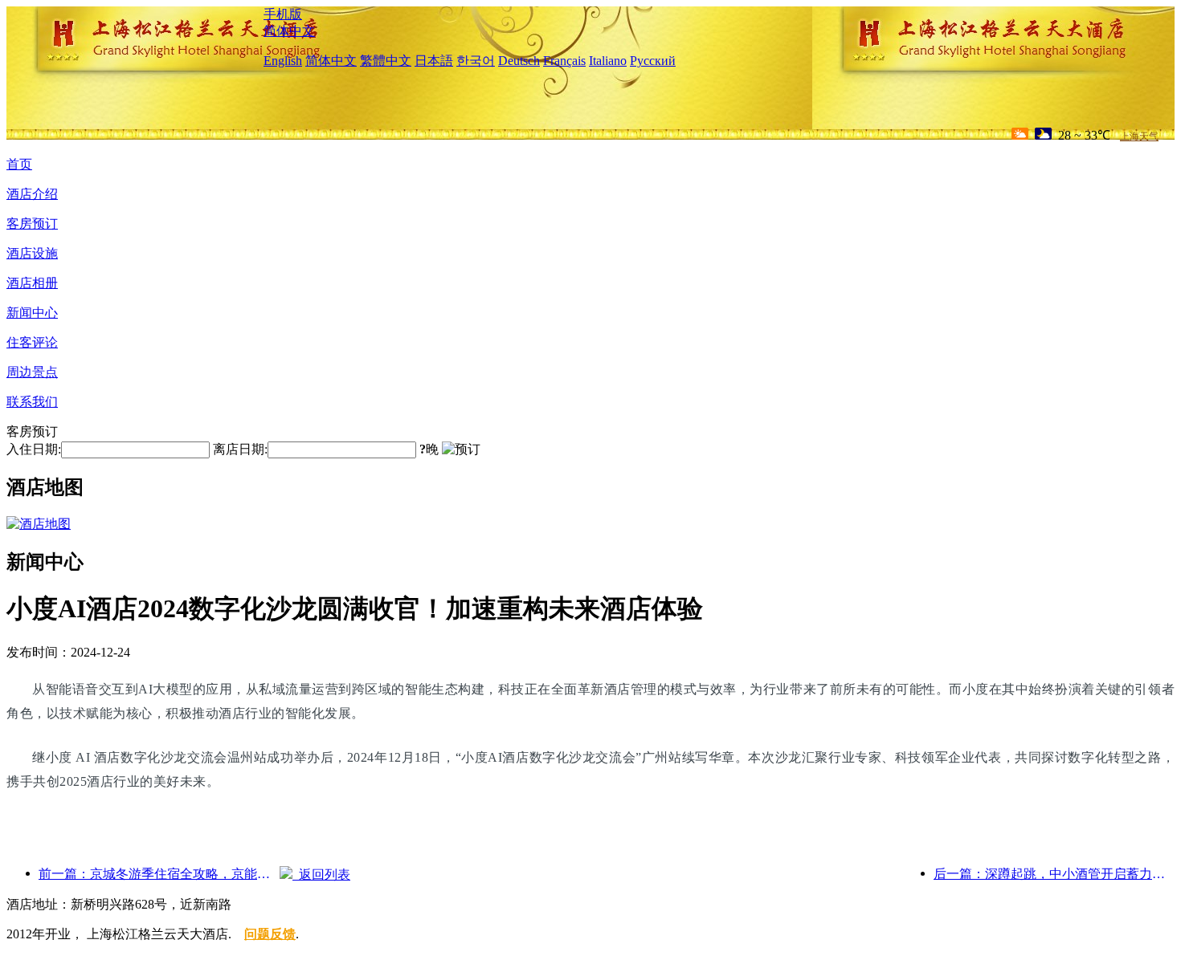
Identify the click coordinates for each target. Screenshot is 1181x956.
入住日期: (33, 449)
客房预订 (32, 223)
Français (564, 60)
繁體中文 (385, 60)
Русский (653, 60)
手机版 (283, 14)
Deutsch (519, 60)
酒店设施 (32, 253)
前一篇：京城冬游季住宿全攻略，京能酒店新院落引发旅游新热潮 (159, 874)
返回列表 (321, 874)
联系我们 (32, 402)
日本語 (434, 60)
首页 (19, 164)
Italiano (608, 60)
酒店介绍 (32, 194)
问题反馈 (270, 934)
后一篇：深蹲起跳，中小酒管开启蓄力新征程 (1054, 874)
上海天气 (1139, 136)
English (283, 60)
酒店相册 (32, 283)
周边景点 (32, 372)
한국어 (475, 60)
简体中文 (289, 31)
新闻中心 (32, 312)
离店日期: (240, 449)
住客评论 (32, 342)
